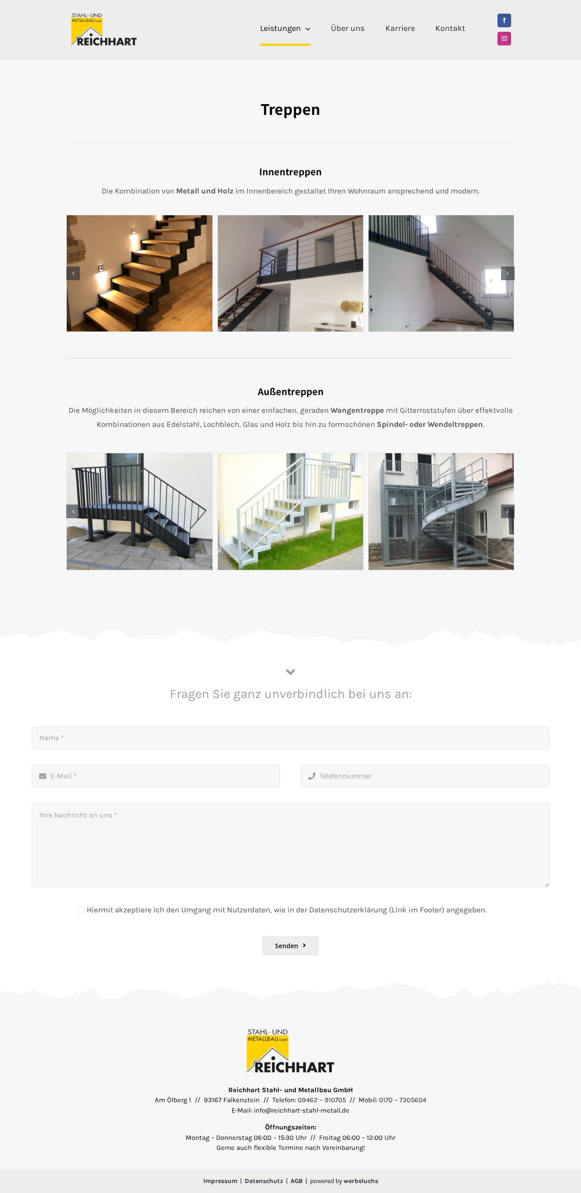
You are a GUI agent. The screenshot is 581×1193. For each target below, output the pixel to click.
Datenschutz (264, 1181)
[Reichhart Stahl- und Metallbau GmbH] (104, 15)
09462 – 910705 (322, 1100)
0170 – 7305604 (402, 1100)
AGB (296, 1181)
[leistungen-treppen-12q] (290, 273)
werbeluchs (361, 1181)
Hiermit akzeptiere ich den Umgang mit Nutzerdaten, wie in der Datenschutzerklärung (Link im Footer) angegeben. (287, 909)
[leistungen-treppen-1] (139, 511)
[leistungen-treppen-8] (441, 273)
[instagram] (504, 38)
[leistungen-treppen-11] (139, 273)
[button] (73, 273)
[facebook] (504, 20)
